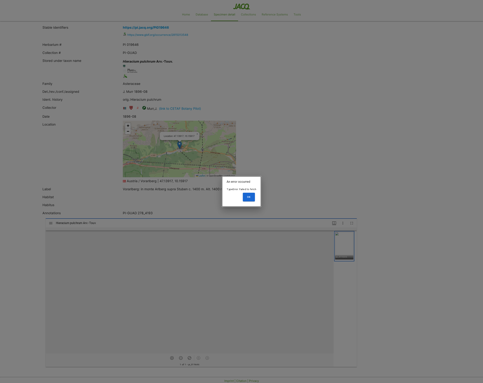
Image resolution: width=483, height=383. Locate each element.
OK (249, 197)
